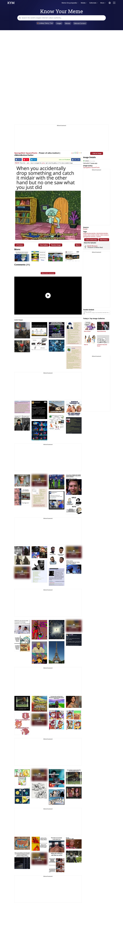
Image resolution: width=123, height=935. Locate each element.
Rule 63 (86, 344)
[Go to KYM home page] (10, 3)
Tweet (34, 159)
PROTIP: (17, 163)
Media (83, 3)
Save (26, 159)
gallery (43, 163)
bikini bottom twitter (93, 235)
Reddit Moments (92, 246)
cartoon (98, 236)
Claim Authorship (91, 239)
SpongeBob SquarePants (25, 153)
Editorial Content (80, 23)
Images (59, 23)
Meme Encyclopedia (69, 3)
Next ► (78, 245)
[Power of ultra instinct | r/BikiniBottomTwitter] (48, 203)
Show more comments (48, 273)
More (102, 3)
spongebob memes (89, 236)
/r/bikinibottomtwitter (89, 233)
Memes (67, 23)
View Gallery (44, 245)
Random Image (56, 245)
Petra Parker (87, 331)
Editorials (93, 3)
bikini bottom (104, 235)
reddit (85, 235)
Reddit (85, 229)
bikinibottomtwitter (102, 233)
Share (19, 159)
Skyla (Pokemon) (101, 331)
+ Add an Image (96, 153)
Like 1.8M (76, 159)
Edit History (104, 239)
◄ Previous (19, 245)
